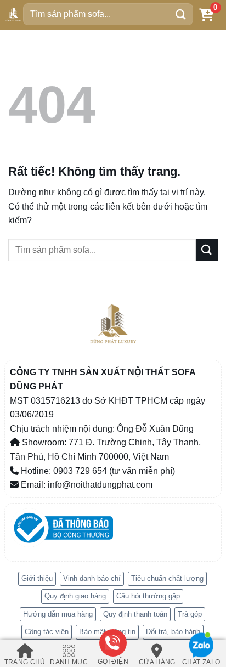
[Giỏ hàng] (206, 14)
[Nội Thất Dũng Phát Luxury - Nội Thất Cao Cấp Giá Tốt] (13, 14)
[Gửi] (181, 14)
